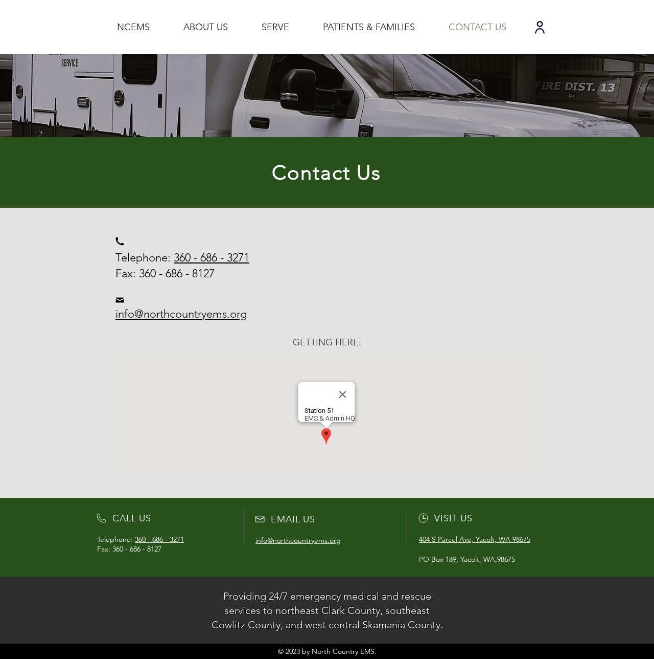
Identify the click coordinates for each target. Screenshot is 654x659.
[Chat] (540, 27)
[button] (206, 27)
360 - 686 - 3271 (211, 258)
